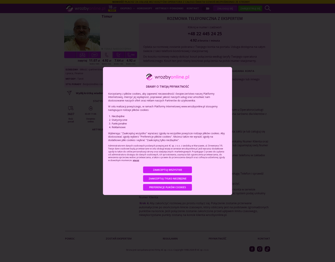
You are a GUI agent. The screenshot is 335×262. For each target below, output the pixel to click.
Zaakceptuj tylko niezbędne (168, 178)
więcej (136, 160)
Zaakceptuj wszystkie (167, 169)
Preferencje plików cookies (167, 187)
